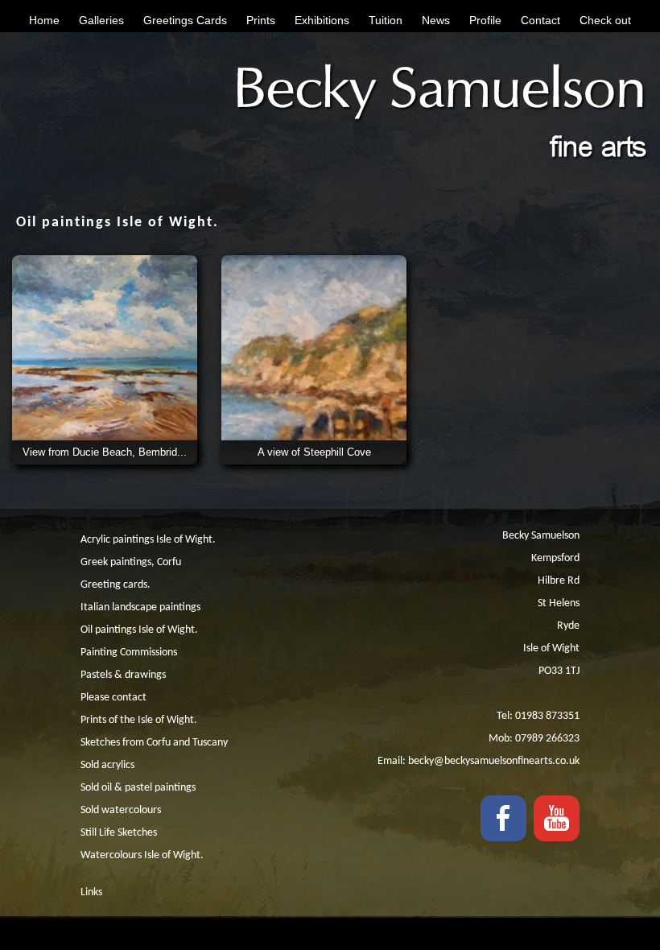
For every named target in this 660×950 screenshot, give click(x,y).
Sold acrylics (107, 765)
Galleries (101, 20)
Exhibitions (322, 20)
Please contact (113, 698)
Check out (605, 20)
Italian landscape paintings (140, 607)
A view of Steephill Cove (314, 452)
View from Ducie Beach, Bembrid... (105, 452)
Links (91, 892)
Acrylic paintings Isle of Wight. (148, 540)
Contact (540, 20)
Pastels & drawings (123, 675)
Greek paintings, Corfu (130, 562)
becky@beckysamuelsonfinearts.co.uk (494, 761)
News (436, 20)
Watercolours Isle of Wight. (142, 855)
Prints (260, 20)
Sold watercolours (120, 810)
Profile (485, 20)
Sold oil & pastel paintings (138, 788)
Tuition (385, 20)
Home (44, 20)
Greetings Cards (185, 20)
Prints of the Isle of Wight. (138, 720)
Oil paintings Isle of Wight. (139, 630)
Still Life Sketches (118, 833)
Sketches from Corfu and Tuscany (154, 743)
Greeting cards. (115, 585)
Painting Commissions (128, 652)
